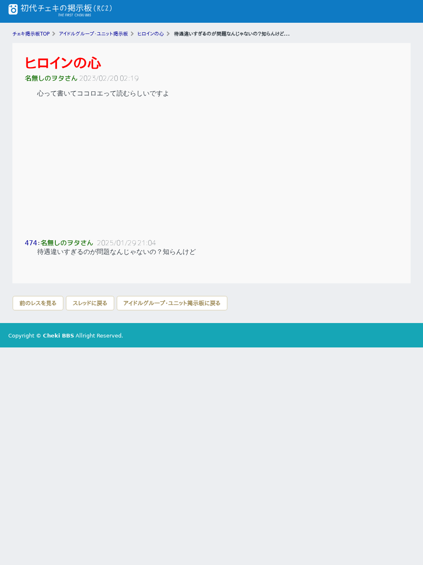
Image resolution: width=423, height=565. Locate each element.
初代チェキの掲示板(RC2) (60, 11)
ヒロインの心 (63, 63)
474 (31, 243)
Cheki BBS (58, 336)
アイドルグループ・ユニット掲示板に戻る (172, 303)
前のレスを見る (38, 303)
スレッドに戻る (90, 303)
